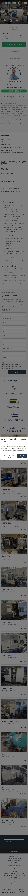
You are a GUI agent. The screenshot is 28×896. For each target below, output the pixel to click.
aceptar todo (22, 456)
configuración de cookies (9, 456)
